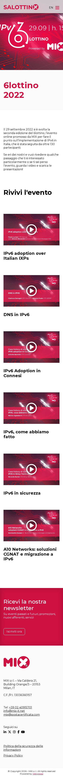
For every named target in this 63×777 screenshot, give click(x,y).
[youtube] (23, 732)
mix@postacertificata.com (22, 714)
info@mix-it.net (14, 711)
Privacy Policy (13, 755)
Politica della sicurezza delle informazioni (23, 747)
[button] (31, 229)
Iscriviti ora (14, 631)
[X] (9, 732)
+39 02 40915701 (20, 707)
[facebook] (18, 732)
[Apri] (57, 7)
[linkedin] (5, 732)
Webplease (38, 773)
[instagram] (14, 732)
